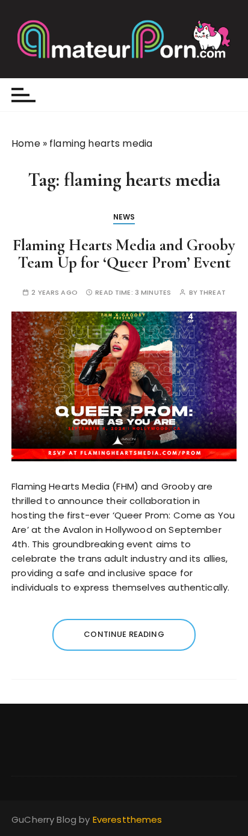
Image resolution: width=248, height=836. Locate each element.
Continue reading (124, 634)
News (124, 217)
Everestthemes (128, 819)
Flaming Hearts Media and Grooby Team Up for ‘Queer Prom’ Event (124, 254)
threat (212, 292)
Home (25, 143)
